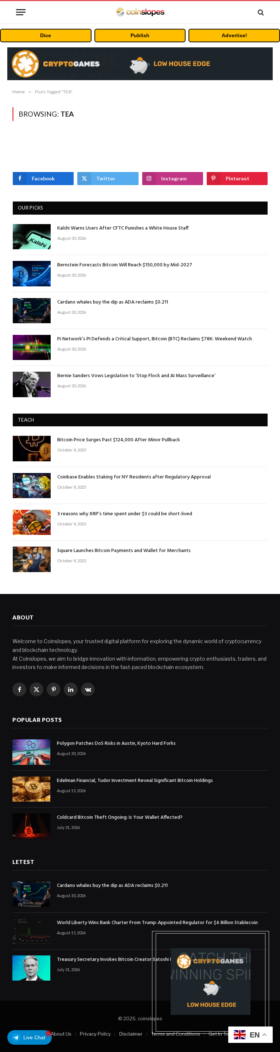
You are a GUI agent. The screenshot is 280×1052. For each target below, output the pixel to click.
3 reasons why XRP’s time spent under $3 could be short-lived (124, 514)
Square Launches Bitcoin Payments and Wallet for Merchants (124, 551)
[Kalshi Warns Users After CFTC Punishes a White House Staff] (32, 236)
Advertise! (234, 35)
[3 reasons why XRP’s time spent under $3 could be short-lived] (32, 522)
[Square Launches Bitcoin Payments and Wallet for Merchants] (32, 559)
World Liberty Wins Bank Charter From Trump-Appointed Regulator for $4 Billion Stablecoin (157, 923)
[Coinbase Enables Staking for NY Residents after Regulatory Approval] (32, 485)
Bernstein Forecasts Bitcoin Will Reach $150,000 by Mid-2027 (124, 265)
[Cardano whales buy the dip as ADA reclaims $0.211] (32, 310)
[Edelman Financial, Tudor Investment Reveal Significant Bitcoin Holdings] (31, 789)
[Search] (260, 12)
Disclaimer (131, 1034)
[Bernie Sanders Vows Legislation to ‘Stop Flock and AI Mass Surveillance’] (32, 384)
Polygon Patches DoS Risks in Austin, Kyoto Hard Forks (116, 743)
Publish (140, 35)
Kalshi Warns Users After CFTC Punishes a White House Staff (122, 228)
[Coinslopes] (140, 12)
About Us (61, 1034)
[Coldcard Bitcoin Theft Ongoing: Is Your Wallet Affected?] (31, 825)
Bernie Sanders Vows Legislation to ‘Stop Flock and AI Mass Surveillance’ (136, 376)
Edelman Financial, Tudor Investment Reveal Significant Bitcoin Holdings (135, 781)
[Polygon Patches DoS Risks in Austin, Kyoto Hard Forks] (31, 751)
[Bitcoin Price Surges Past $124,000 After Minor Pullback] (32, 448)
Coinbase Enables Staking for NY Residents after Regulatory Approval (134, 477)
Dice (45, 35)
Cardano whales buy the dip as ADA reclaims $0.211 (112, 302)
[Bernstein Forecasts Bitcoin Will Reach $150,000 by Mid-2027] (32, 273)
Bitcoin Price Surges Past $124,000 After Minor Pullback (118, 440)
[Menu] (21, 12)
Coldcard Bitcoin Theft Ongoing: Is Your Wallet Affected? (120, 817)
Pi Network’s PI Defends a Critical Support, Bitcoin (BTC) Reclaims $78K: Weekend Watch (154, 339)
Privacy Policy (95, 1034)
